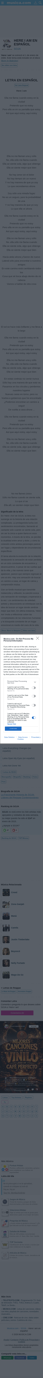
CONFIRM (13, 728)
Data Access (23, 737)
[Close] (38, 639)
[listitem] (21, 682)
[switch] (34, 688)
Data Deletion (9, 737)
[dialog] (21, 689)
